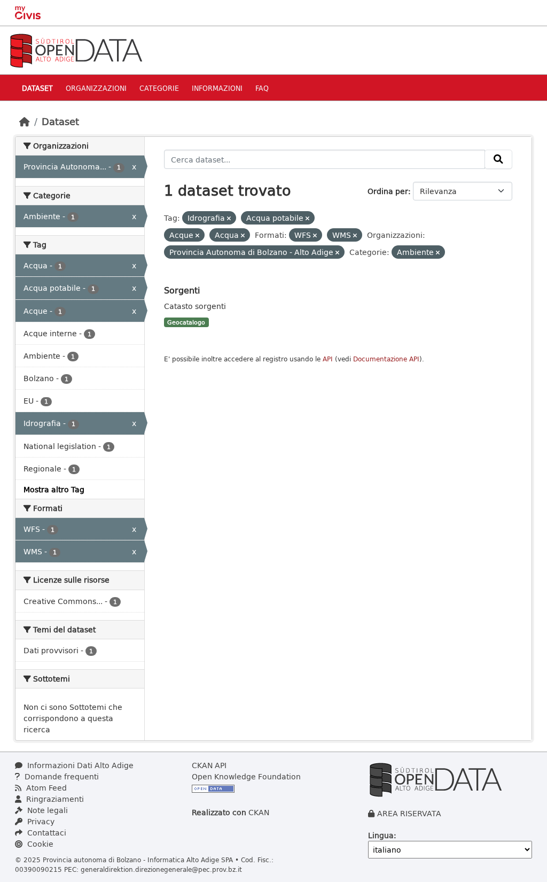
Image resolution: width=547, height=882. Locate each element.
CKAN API (209, 765)
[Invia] (498, 159)
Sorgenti (182, 290)
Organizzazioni (96, 88)
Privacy (39, 821)
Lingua (381, 835)
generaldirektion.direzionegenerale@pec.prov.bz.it (161, 869)
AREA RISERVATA (409, 813)
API (328, 359)
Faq (262, 88)
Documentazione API (386, 359)
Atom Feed (45, 787)
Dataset (37, 88)
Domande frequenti (60, 776)
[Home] (24, 121)
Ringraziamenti (54, 798)
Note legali (46, 810)
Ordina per (388, 191)
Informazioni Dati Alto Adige (79, 765)
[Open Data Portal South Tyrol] (76, 49)
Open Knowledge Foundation (246, 776)
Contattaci (45, 832)
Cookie (39, 843)
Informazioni (217, 88)
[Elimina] (229, 218)
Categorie (159, 88)
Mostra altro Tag (54, 489)
